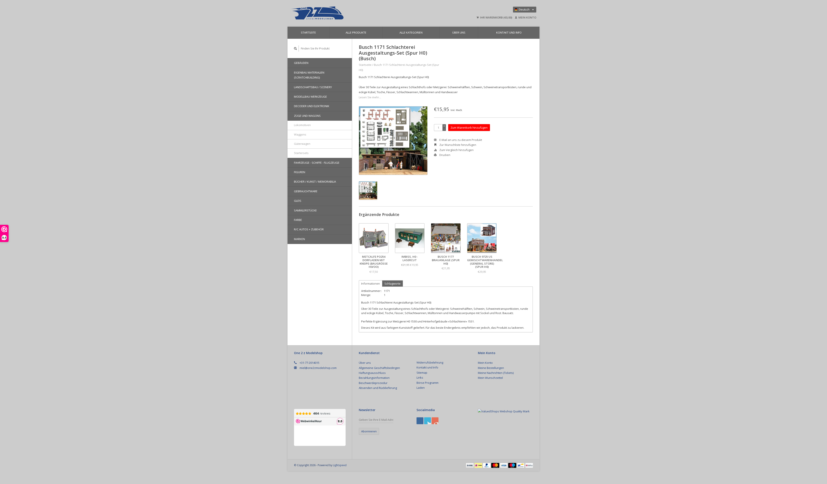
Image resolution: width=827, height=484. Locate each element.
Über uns (458, 32)
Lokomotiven (302, 125)
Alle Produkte (356, 32)
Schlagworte (392, 283)
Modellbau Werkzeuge (310, 97)
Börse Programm (427, 383)
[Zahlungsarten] (470, 465)
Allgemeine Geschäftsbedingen (379, 368)
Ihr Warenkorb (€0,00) (496, 17)
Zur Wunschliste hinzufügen (457, 145)
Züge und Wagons (307, 116)
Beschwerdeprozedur (373, 383)
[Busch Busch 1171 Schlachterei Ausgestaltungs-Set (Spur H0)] (393, 140)
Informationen (370, 283)
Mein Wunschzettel (490, 378)
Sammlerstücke (305, 210)
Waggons (300, 134)
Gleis (297, 201)
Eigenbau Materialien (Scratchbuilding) (309, 75)
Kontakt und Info (509, 32)
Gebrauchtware (305, 191)
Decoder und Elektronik (311, 106)
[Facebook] (420, 420)
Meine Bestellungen (491, 368)
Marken (299, 239)
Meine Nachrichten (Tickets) (496, 373)
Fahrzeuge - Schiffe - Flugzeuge (316, 163)
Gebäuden (301, 63)
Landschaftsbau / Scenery (313, 87)
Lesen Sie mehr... (370, 97)
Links (420, 377)
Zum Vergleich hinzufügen (456, 150)
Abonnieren (369, 431)
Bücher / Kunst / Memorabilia (315, 181)
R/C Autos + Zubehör (309, 229)
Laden (421, 388)
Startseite (308, 32)
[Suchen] (295, 48)
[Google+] (427, 420)
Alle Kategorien (411, 32)
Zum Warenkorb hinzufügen (469, 127)
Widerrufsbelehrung (430, 362)
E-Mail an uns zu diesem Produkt (460, 140)
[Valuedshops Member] (504, 411)
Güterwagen (302, 144)
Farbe (298, 220)
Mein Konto (527, 17)
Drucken (444, 155)
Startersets (301, 153)
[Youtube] (435, 420)
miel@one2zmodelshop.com (318, 368)
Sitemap (422, 373)
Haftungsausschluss (372, 373)
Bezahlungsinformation (374, 378)
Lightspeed (340, 465)
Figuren (299, 172)
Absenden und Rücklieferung (378, 388)
